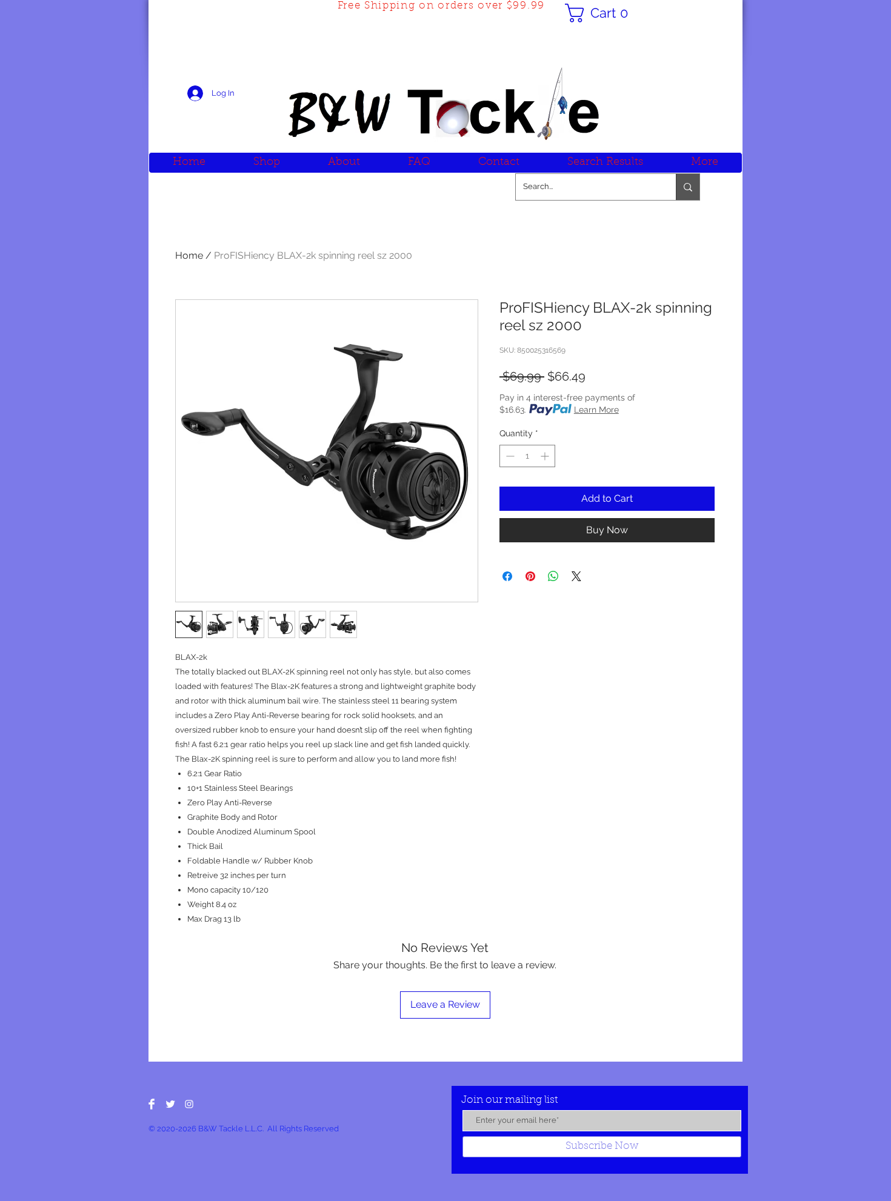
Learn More (596, 409)
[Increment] (545, 456)
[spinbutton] (527, 456)
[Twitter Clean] (170, 1104)
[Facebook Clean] (151, 1104)
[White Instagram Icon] (189, 1104)
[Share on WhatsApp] (553, 576)
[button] (601, 13)
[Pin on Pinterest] (530, 576)
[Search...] (687, 187)
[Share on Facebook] (507, 576)
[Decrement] (508, 456)
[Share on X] (576, 576)
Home (189, 255)
